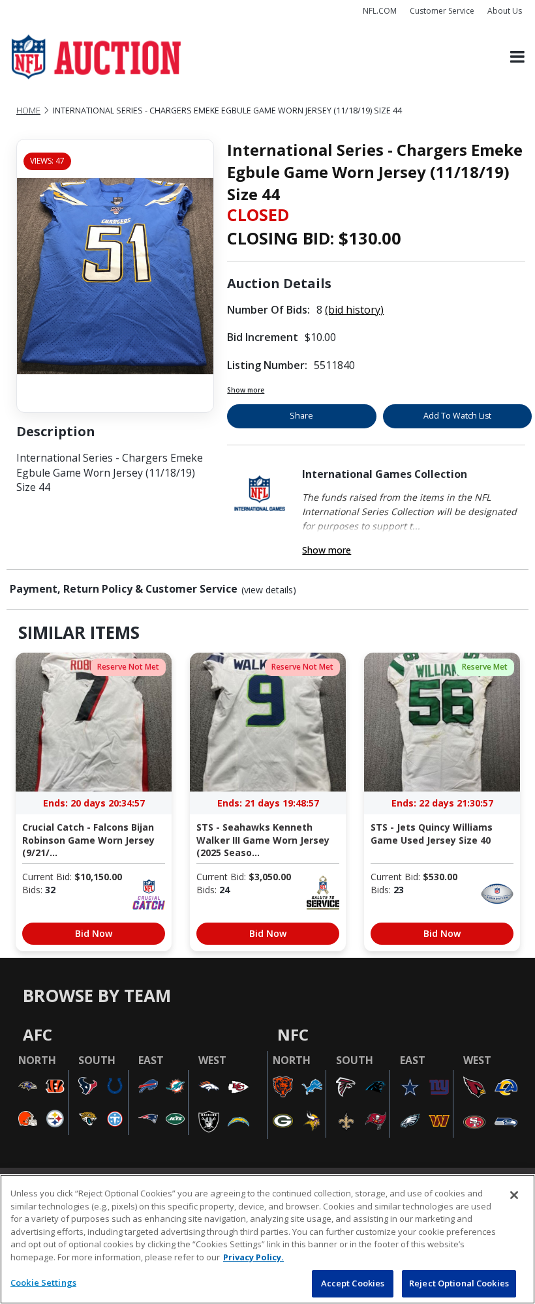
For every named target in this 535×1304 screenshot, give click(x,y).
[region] (267, 1239)
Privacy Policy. (253, 1257)
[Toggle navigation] (517, 57)
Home (28, 110)
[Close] (514, 1195)
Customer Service (442, 10)
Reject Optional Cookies (459, 1283)
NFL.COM (380, 10)
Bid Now (93, 933)
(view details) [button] (268, 590)
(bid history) (354, 310)
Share (301, 415)
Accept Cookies (353, 1283)
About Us (504, 10)
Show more (245, 389)
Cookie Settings (43, 1282)
